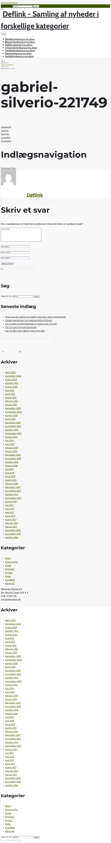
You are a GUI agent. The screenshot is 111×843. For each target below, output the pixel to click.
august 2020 (11, 415)
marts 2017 (11, 519)
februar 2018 (11, 483)
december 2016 (13, 530)
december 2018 (13, 454)
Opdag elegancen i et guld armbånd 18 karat (28, 320)
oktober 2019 (11, 429)
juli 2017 (9, 505)
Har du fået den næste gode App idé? (25, 330)
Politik (8, 44)
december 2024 (13, 375)
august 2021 (11, 386)
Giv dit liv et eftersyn (7, 64)
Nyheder (9, 38)
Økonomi (9, 41)
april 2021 (10, 393)
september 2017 (13, 497)
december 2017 (13, 487)
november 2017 (13, 490)
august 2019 (11, 436)
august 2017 (11, 501)
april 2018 (10, 476)
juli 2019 (9, 440)
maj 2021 (9, 390)
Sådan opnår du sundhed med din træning (44, 351)
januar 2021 (11, 404)
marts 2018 (10, 480)
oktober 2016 (11, 537)
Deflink (35, 195)
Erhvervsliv (10, 47)
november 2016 (13, 533)
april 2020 (10, 419)
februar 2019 (11, 447)
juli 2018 (9, 469)
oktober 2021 (11, 383)
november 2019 (13, 426)
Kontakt (8, 56)
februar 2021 (11, 401)
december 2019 (13, 422)
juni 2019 (9, 444)
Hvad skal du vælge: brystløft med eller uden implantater (35, 317)
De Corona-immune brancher (21, 327)
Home (3, 61)
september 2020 (13, 411)
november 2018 (13, 458)
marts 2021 (10, 397)
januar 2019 (11, 451)
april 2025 (10, 372)
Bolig (8, 558)
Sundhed (9, 50)
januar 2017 (11, 526)
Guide (8, 565)
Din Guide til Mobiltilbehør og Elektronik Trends (31, 323)
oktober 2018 (11, 462)
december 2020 (13, 408)
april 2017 (10, 515)
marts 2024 (11, 379)
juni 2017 (10, 508)
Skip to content (9, 2)
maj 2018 (9, 472)
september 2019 (13, 433)
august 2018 (11, 465)
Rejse (7, 53)
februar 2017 (11, 523)
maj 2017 (9, 512)
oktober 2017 (11, 494)
